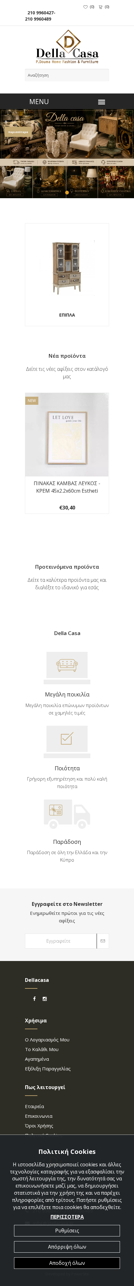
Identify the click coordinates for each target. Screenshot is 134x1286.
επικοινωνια (38, 1116)
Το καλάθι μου (42, 1049)
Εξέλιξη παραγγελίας (48, 1068)
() (92, 6)
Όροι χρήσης (39, 1125)
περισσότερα (18, 132)
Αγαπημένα (37, 1059)
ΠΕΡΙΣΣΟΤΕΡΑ (67, 1216)
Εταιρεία (34, 1106)
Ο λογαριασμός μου (47, 1039)
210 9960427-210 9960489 (40, 16)
